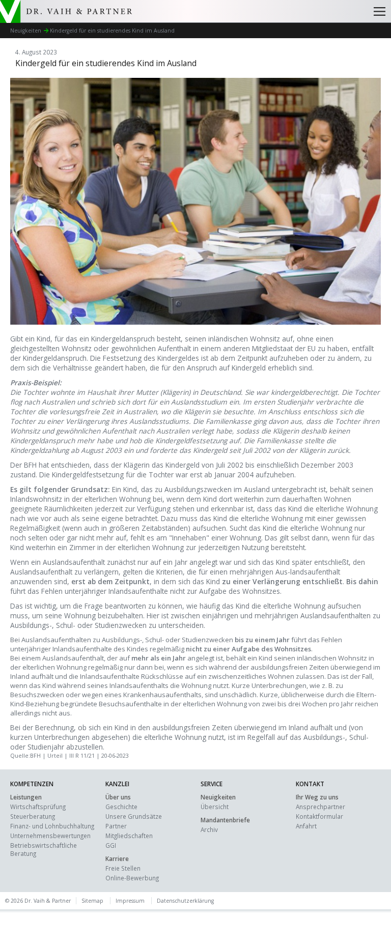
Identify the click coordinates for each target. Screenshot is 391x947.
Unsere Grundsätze (133, 816)
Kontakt (310, 784)
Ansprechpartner (320, 806)
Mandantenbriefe (225, 820)
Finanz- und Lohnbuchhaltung (52, 826)
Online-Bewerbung (132, 878)
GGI (110, 845)
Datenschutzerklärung (185, 900)
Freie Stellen (123, 868)
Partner (116, 826)
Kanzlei (117, 784)
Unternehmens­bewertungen (50, 835)
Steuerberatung (32, 816)
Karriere (117, 858)
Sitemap (92, 900)
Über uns (118, 797)
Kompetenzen (31, 784)
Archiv (209, 829)
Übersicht (215, 806)
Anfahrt (306, 826)
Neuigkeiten (218, 797)
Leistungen (26, 797)
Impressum (130, 900)
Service (211, 784)
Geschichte (121, 806)
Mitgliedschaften (129, 835)
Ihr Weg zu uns (317, 797)
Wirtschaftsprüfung (38, 806)
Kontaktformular (319, 816)
